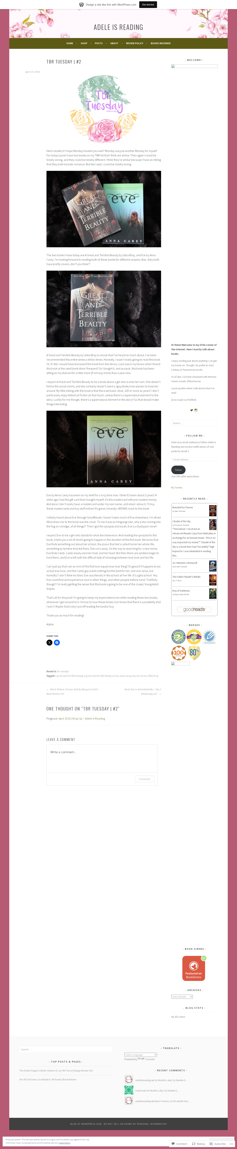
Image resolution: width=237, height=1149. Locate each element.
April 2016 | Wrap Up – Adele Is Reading (82, 718)
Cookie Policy (64, 1142)
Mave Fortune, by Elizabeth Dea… (172, 1101)
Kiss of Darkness (181, 590)
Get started (148, 4)
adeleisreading (143, 1080)
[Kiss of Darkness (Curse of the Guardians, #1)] (212, 598)
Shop (84, 43)
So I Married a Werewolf (184, 562)
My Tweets (176, 487)
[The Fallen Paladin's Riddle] (212, 584)
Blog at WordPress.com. (86, 1123)
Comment (144, 779)
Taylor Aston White (182, 594)
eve (133, 676)
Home (69, 43)
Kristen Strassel (181, 566)
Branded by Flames (182, 507)
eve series (141, 676)
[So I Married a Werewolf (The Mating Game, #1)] (212, 570)
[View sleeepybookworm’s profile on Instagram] (195, 410)
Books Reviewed (161, 43)
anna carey (125, 676)
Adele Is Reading (118, 27)
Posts (99, 43)
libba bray (153, 676)
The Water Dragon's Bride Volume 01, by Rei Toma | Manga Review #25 (56, 1070)
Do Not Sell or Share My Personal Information (135, 1123)
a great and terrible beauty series (101, 676)
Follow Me (194, 435)
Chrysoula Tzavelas (182, 525)
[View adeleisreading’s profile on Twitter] (191, 410)
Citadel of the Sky (181, 521)
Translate (150, 1059)
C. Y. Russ (178, 580)
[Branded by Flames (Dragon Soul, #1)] (212, 516)
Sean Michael (180, 511)
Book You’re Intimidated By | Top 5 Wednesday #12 (143, 691)
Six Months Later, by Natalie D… (171, 1080)
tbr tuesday (63, 671)
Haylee (138, 1090)
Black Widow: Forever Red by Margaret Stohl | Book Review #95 (72, 691)
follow (178, 470)
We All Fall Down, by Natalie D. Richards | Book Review (47, 1079)
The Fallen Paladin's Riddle (186, 576)
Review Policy (134, 43)
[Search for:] (194, 423)
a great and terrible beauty (69, 676)
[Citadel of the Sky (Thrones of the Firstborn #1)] (212, 529)
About (114, 43)
